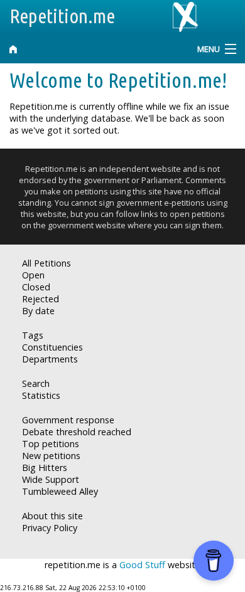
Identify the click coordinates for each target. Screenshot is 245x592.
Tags (32, 335)
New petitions (51, 456)
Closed (36, 287)
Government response (68, 420)
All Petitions (46, 263)
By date (38, 311)
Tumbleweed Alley (60, 491)
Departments (50, 359)
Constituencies (52, 347)
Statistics (41, 395)
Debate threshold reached (76, 432)
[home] (92, 49)
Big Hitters (44, 467)
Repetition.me (62, 15)
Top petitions (50, 444)
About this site (52, 516)
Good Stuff (142, 565)
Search (36, 383)
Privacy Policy (49, 528)
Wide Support (50, 479)
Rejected (40, 299)
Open (33, 275)
